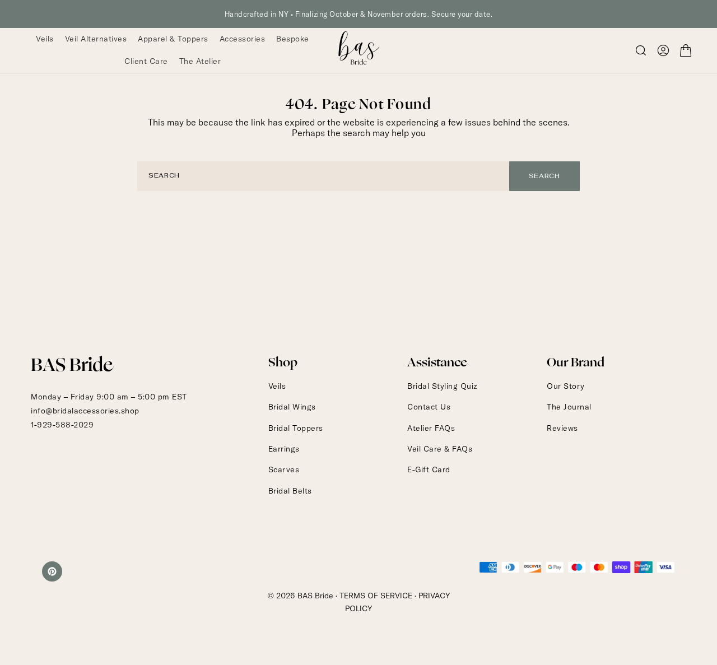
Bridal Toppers (295, 428)
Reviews (562, 428)
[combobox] (323, 176)
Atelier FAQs (431, 428)
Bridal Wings (292, 407)
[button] (663, 50)
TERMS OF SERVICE (375, 595)
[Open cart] (686, 50)
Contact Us (428, 407)
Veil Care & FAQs (439, 449)
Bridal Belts (290, 491)
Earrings (284, 449)
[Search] (641, 50)
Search (544, 176)
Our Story (566, 386)
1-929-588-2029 (62, 425)
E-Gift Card (428, 469)
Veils (277, 386)
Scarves (284, 469)
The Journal (569, 407)
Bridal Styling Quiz (442, 386)
